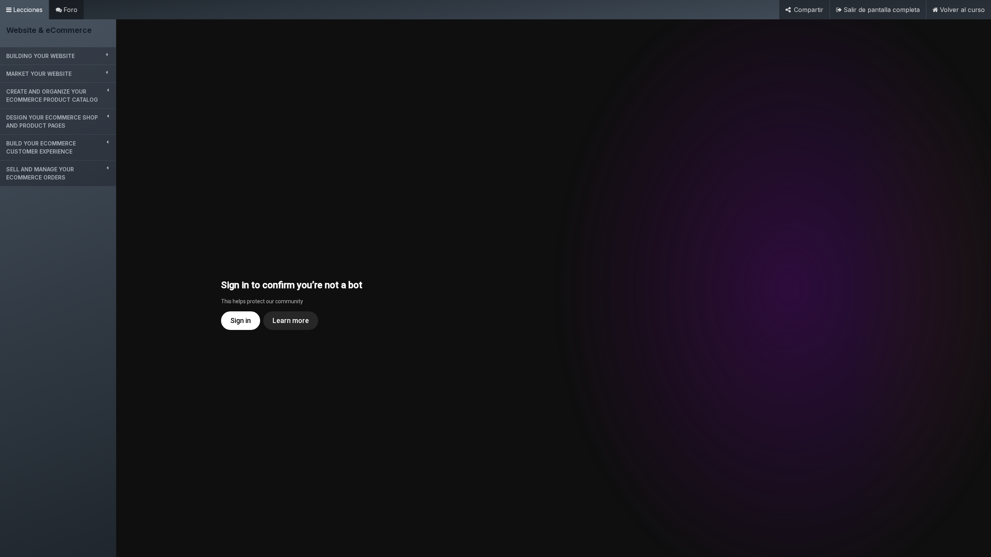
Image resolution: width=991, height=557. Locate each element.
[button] (58, 56)
